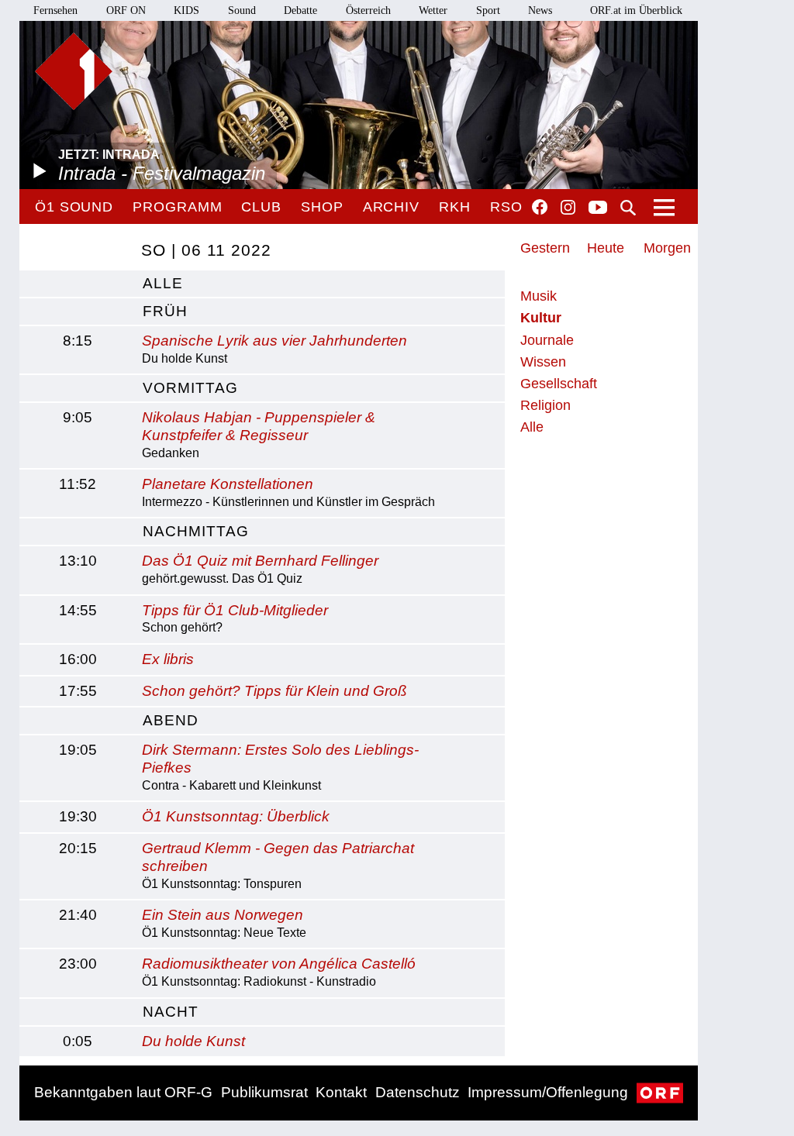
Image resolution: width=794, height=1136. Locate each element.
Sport (488, 10)
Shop (322, 207)
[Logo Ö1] (73, 71)
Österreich (368, 10)
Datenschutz (417, 1092)
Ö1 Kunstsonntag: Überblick (236, 816)
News (540, 10)
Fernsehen (55, 10)
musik (538, 296)
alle (163, 283)
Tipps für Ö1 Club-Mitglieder (235, 610)
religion (545, 405)
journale (547, 340)
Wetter (433, 10)
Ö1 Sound (74, 207)
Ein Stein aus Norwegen (222, 915)
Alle (532, 427)
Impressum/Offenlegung (548, 1092)
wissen (543, 362)
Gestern (545, 248)
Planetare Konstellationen (227, 484)
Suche (628, 207)
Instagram (568, 207)
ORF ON (126, 10)
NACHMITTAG (196, 531)
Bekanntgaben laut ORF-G (123, 1092)
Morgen (667, 248)
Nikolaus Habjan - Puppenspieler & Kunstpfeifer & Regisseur (258, 426)
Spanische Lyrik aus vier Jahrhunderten (274, 340)
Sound (242, 10)
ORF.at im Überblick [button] (636, 10)
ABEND (170, 720)
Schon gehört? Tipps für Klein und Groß (274, 691)
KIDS (186, 10)
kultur (540, 317)
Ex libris (168, 659)
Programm (177, 207)
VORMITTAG (190, 388)
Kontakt (341, 1092)
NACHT (170, 1011)
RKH (455, 207)
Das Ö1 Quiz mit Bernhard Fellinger (260, 561)
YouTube (598, 208)
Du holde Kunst (193, 1041)
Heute (605, 248)
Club (261, 207)
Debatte (300, 10)
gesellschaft (558, 383)
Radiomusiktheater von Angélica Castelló (279, 963)
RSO (506, 207)
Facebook (539, 207)
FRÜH (165, 311)
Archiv (391, 207)
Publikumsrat (264, 1092)
